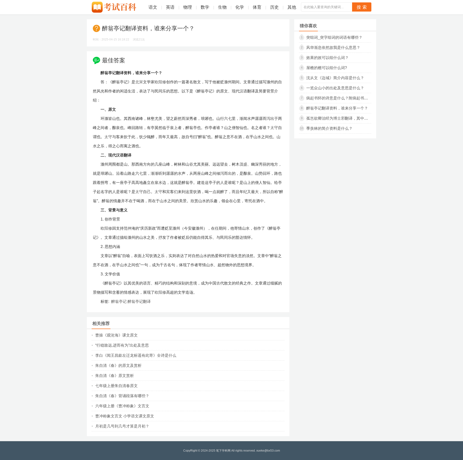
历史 (274, 7)
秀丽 (262, 164)
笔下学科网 (223, 450)
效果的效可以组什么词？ (327, 58)
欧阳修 (160, 82)
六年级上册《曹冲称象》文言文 (122, 406)
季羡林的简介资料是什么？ (329, 128)
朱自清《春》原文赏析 (114, 376)
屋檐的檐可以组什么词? (326, 68)
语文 (153, 7)
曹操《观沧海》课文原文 (116, 335)
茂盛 (243, 164)
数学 (205, 7)
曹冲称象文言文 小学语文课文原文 (124, 416)
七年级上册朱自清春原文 (116, 386)
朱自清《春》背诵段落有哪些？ (122, 396)
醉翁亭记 (119, 301)
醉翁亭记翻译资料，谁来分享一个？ (337, 108)
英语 (170, 7)
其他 (291, 7)
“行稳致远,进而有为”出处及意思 (122, 345)
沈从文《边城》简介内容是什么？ (335, 78)
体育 (257, 7)
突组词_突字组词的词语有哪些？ (334, 37)
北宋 (139, 82)
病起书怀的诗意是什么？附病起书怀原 (339, 98)
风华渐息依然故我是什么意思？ (333, 47)
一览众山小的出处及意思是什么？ (335, 88)
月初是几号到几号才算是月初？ (122, 426)
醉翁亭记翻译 (139, 301)
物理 (187, 7)
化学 (239, 7)
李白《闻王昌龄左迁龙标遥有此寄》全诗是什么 (135, 355)
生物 (222, 7)
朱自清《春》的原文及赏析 (118, 365)
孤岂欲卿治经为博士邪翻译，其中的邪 (339, 118)
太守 (274, 128)
